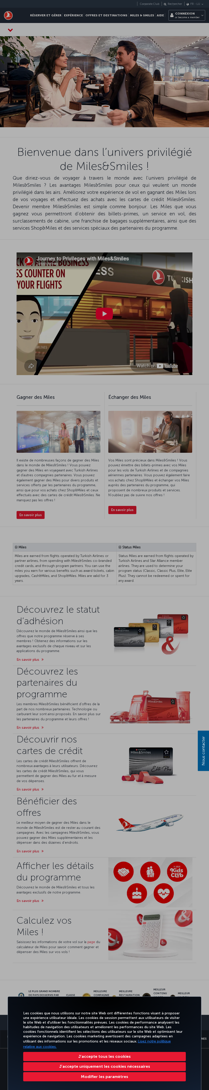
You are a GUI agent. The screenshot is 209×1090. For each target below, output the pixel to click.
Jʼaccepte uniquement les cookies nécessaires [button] (104, 1066)
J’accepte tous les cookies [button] (104, 1056)
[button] (104, 1076)
